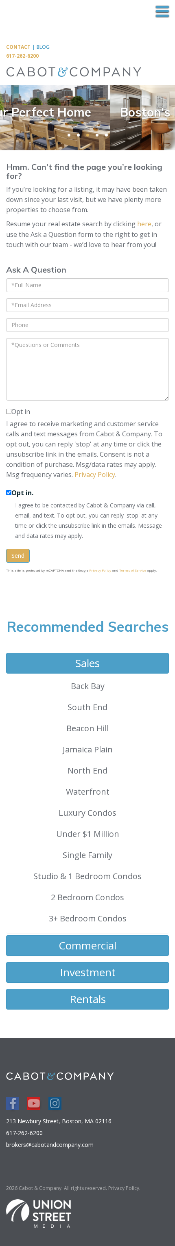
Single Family (87, 854)
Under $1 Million (87, 833)
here (144, 223)
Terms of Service (132, 570)
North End (87, 770)
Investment (88, 972)
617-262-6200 (22, 55)
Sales (87, 663)
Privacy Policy (94, 474)
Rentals (88, 999)
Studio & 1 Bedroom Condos (87, 876)
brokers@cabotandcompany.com (50, 1144)
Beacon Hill (87, 728)
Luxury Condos (87, 812)
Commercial (87, 945)
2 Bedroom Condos (87, 897)
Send (17, 555)
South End (87, 707)
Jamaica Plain (88, 749)
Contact (18, 46)
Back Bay (88, 685)
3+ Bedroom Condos (88, 918)
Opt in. (22, 492)
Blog (43, 46)
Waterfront (87, 791)
